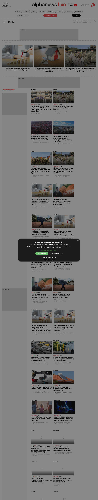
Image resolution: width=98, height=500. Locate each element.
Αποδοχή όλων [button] (42, 253)
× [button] (77, 240)
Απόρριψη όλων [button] (56, 253)
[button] (49, 250)
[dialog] (49, 250)
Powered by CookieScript (49, 259)
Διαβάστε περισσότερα (56, 247)
